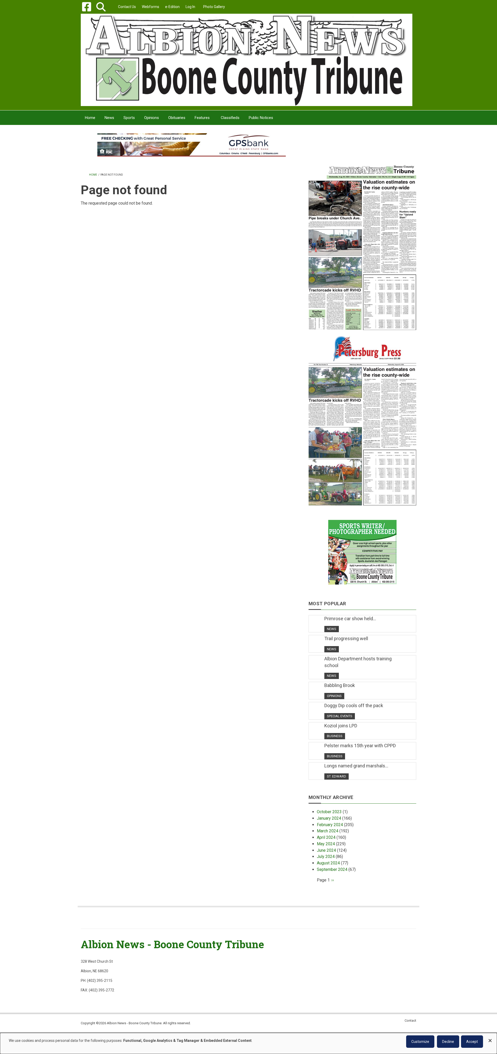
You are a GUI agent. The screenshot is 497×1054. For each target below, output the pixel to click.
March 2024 (327, 830)
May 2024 (326, 843)
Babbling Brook (339, 685)
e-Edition (172, 7)
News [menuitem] (109, 117)
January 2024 (329, 818)
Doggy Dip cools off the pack (353, 705)
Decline (448, 1042)
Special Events (339, 716)
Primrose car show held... (350, 618)
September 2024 (332, 869)
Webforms (150, 7)
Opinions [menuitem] (151, 117)
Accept (472, 1042)
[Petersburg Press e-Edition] (362, 417)
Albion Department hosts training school (358, 662)
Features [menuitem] (202, 117)
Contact (410, 1020)
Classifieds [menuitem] (230, 117)
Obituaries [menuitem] (176, 117)
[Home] (246, 59)
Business (334, 736)
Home (93, 174)
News (331, 629)
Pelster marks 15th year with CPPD (360, 745)
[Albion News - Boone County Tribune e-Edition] (362, 242)
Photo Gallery (214, 7)
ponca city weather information (362, 152)
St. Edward (336, 776)
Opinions (334, 696)
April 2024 (326, 837)
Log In (190, 7)
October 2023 (329, 811)
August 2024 (328, 863)
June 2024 (326, 850)
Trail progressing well (346, 638)
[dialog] (248, 1043)
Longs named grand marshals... (356, 765)
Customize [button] (420, 1042)
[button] (101, 7)
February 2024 (330, 824)
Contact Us (127, 7)
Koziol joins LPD (340, 725)
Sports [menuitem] (129, 117)
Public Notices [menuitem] (261, 117)
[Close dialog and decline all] (490, 1038)
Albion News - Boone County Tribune (172, 944)
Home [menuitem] (90, 117)
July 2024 (326, 856)
